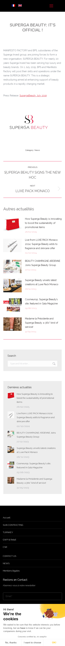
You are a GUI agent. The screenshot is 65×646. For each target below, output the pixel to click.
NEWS (6, 563)
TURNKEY (8, 532)
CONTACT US (9, 556)
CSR (5, 547)
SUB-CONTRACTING (13, 525)
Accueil (6, 517)
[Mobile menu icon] (51, 6)
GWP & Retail (9, 539)
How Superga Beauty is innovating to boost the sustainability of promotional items (43, 223)
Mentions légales (11, 570)
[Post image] (12, 224)
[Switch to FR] (13, 5)
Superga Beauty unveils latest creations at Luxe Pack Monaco (41, 282)
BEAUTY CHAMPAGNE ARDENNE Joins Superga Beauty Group (42, 263)
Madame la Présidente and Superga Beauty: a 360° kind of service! (41, 322)
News (37, 150)
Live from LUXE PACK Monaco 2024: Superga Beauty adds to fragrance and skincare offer (41, 244)
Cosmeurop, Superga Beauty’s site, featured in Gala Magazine (41, 301)
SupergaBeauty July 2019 (33, 95)
